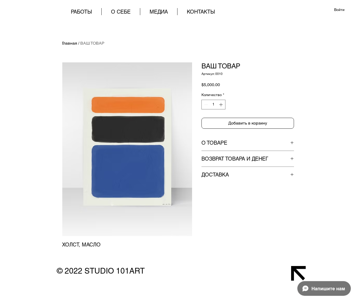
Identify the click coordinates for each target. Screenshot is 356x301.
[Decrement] (205, 104)
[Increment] (221, 104)
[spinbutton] (213, 104)
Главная (69, 43)
